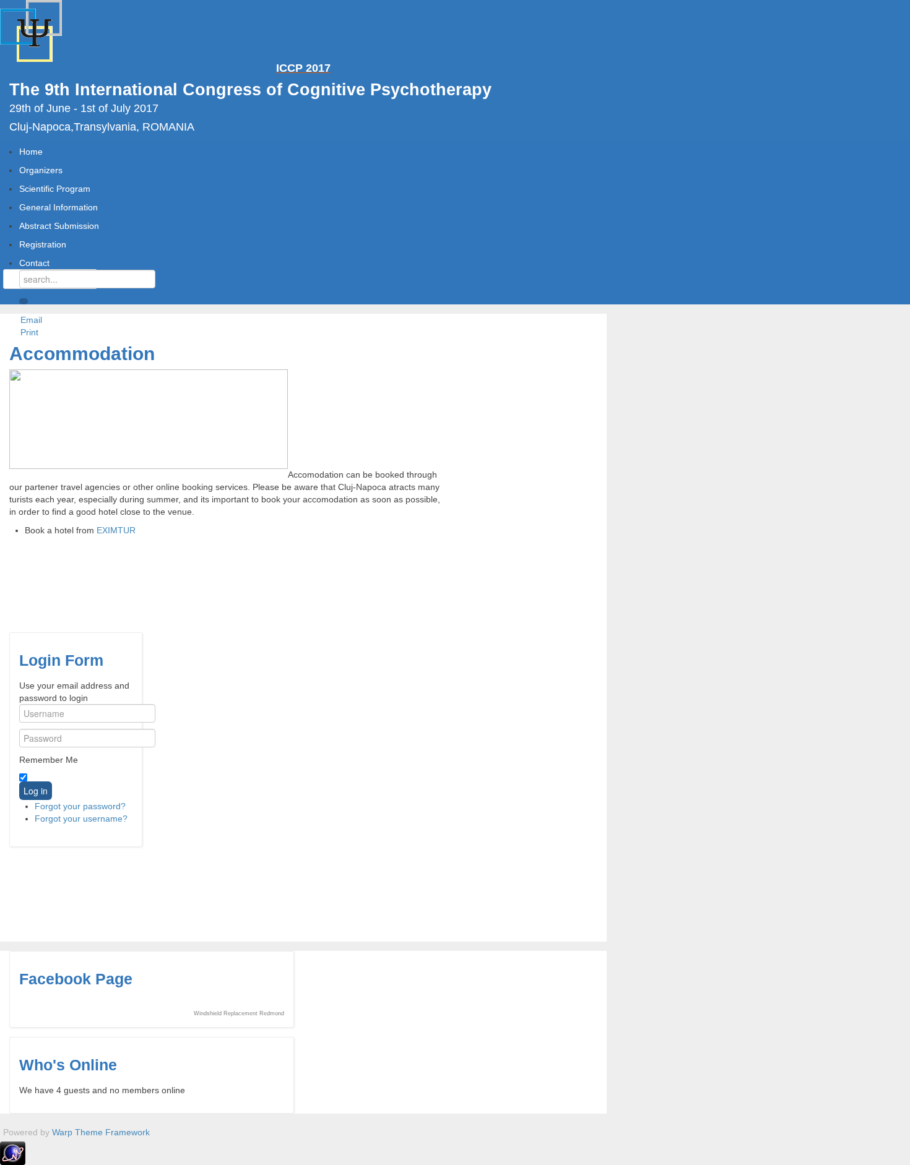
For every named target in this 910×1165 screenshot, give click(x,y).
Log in (36, 791)
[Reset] (23, 301)
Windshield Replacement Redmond (239, 1013)
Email (30, 320)
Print (28, 332)
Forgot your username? (81, 818)
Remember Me (48, 760)
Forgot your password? (80, 806)
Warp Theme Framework (101, 1132)
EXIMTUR (116, 530)
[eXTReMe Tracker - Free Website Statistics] (12, 1153)
